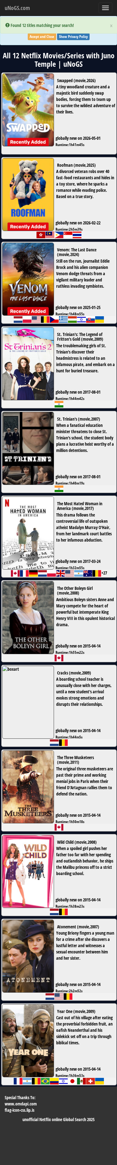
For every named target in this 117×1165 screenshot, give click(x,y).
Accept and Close (42, 36)
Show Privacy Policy (73, 36)
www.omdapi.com (21, 1104)
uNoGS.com (17, 8)
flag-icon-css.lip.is (19, 1110)
